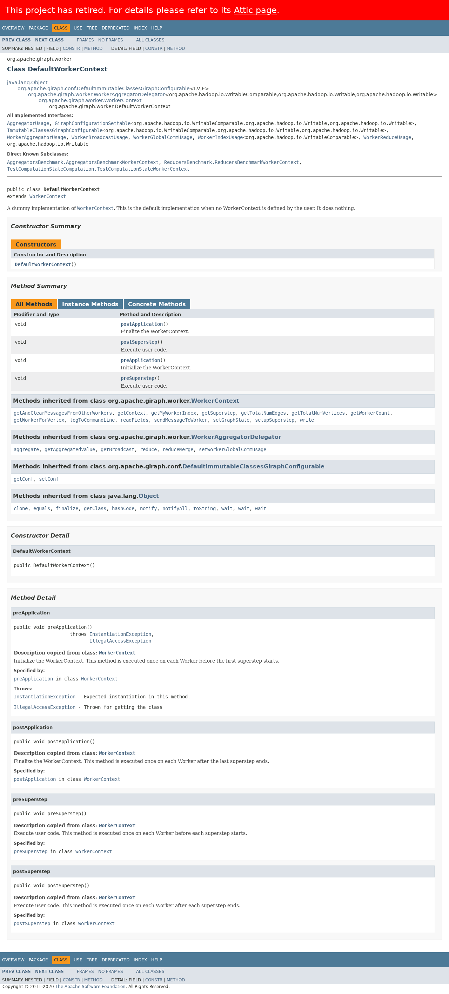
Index (140, 28)
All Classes (150, 40)
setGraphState (231, 420)
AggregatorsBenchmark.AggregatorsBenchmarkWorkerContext (83, 162)
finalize (67, 508)
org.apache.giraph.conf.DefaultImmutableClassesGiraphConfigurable (104, 88)
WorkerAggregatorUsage (36, 137)
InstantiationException (120, 634)
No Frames (110, 40)
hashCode (123, 508)
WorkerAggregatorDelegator (236, 437)
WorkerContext (47, 196)
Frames (85, 40)
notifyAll (175, 508)
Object (149, 496)
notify (148, 508)
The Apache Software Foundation (90, 986)
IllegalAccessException (120, 641)
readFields (134, 420)
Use (78, 28)
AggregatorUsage (28, 123)
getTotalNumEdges (263, 413)
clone (21, 508)
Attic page (255, 10)
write (307, 420)
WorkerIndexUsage (220, 137)
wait (227, 508)
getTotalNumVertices (318, 413)
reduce (148, 449)
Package (38, 28)
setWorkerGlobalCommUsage (232, 449)
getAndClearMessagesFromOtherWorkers (63, 413)
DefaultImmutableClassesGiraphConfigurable (253, 466)
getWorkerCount (370, 413)
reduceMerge (177, 449)
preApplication (140, 360)
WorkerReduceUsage (387, 137)
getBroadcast (117, 449)
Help (156, 28)
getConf (23, 479)
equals (41, 508)
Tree (92, 28)
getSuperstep (218, 413)
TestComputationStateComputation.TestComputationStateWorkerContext (98, 169)
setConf (49, 479)
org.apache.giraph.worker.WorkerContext (90, 100)
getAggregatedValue (70, 449)
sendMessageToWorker (180, 420)
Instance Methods (90, 304)
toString (204, 508)
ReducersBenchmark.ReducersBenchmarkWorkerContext (231, 162)
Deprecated (115, 28)
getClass (95, 508)
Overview (13, 28)
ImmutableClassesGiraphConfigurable (54, 130)
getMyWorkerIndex (173, 413)
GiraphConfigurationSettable (92, 123)
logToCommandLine (92, 420)
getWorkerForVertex (39, 420)
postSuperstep (139, 342)
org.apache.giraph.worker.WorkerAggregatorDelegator (96, 94)
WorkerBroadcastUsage (100, 137)
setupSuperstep (274, 420)
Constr (71, 48)
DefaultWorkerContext (43, 264)
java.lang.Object (27, 82)
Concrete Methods (157, 304)
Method (93, 48)
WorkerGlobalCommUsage (162, 137)
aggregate (26, 449)
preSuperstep (137, 378)
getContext (132, 413)
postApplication (142, 324)
